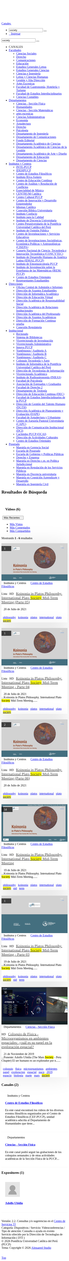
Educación (22, 63)
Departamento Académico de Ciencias (38, 143)
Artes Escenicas (25, 83)
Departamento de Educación (32, 157)
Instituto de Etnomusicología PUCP (37, 263)
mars (37, 1075)
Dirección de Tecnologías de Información (40, 370)
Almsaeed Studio (41, 1247)
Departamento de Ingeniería (32, 133)
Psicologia (22, 130)
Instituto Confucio (26, 213)
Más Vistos (16, 524)
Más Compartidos (20, 530)
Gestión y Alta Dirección (30, 80)
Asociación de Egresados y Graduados (38, 384)
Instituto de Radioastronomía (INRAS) (38, 377)
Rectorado (22, 334)
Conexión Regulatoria (29, 327)
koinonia (23, 617)
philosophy (9, 617)
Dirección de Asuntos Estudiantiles (36, 290)
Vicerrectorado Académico (31, 374)
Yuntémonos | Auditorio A (31, 350)
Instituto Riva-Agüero (29, 177)
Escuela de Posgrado (28, 450)
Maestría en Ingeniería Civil (32, 484)
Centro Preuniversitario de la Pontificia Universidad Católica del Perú (38, 225)
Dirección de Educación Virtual (34, 297)
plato (59, 617)
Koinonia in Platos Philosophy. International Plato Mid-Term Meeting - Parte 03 (31, 950)
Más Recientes (13, 517)
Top (3, 1257)
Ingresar (14, 33)
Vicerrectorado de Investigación (34, 340)
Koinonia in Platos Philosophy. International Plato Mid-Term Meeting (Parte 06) (31, 774)
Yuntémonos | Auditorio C (31, 357)
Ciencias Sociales (26, 53)
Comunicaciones (26, 60)
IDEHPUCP (23, 170)
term (21, 888)
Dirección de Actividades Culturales (37, 437)
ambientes (51, 1068)
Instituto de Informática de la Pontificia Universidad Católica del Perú (38, 365)
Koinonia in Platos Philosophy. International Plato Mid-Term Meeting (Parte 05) (31, 597)
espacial (31, 1072)
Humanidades (24, 106)
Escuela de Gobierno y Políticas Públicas (40, 454)
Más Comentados (20, 527)
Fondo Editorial (25, 140)
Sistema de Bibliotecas (29, 337)
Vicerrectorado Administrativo (33, 344)
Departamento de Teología (31, 390)
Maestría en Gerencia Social (32, 447)
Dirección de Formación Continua (36, 320)
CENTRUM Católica (28, 193)
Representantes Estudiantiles (32, 280)
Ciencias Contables (27, 96)
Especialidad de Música (30, 190)
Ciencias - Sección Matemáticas (34, 110)
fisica (18, 1068)
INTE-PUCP (23, 167)
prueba (20, 323)
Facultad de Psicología (29, 380)
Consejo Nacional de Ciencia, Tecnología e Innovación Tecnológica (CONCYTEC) (41, 252)
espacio (7, 1075)
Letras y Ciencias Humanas (32, 76)
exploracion (18, 1072)
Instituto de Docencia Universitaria (36, 220)
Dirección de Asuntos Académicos (36, 317)
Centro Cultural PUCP (29, 197)
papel (6, 1072)
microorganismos (33, 1068)
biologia (18, 1075)
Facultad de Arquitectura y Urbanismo (38, 417)
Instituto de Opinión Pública (32, 230)
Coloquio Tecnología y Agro (32, 360)
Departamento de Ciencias (31, 160)
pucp (41, 1072)
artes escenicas (24, 113)
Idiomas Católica (26, 207)
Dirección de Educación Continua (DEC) (40, 394)
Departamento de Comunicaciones (36, 137)
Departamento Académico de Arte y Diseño (41, 153)
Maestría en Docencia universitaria (36, 474)
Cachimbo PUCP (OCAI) (31, 434)
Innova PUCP (24, 347)
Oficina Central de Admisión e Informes (39, 287)
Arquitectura (23, 123)
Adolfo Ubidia (14, 1203)
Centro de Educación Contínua (34, 180)
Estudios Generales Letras (31, 66)
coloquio (8, 1068)
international (46, 617)
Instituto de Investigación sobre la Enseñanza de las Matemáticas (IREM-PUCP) (38, 270)
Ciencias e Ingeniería (28, 73)
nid (15, 888)
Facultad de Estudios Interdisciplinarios (39, 93)
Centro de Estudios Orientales (33, 277)
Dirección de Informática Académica (37, 293)
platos (33, 617)
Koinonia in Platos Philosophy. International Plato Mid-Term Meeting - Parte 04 (31, 682)
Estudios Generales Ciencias (32, 70)
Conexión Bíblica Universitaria (34, 210)
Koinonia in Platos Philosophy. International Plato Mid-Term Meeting (31, 858)
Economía (22, 120)
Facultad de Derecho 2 (29, 387)
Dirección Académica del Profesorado (38, 313)
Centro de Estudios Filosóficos (34, 173)
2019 (49, 1072)
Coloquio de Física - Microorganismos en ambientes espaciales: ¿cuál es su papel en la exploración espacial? (26, 1040)
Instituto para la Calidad (30, 217)
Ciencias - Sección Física (30, 103)
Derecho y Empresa (27, 457)
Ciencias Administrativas (30, 117)
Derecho (21, 56)
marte (28, 1075)
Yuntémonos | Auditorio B (31, 354)
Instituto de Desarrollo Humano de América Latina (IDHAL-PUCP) (41, 259)
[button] (6, 23)
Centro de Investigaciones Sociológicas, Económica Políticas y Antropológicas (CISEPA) (39, 244)
